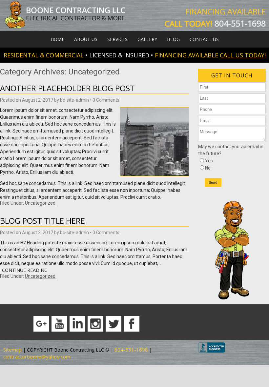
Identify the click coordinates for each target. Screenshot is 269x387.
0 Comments (106, 100)
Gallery (147, 39)
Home (57, 39)
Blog (173, 39)
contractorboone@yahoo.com (36, 356)
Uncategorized (40, 203)
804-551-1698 (240, 23)
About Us (85, 39)
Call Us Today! (243, 55)
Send (213, 182)
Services (117, 39)
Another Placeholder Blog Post (67, 88)
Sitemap (12, 349)
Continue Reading (25, 270)
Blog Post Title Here (42, 220)
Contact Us (204, 39)
